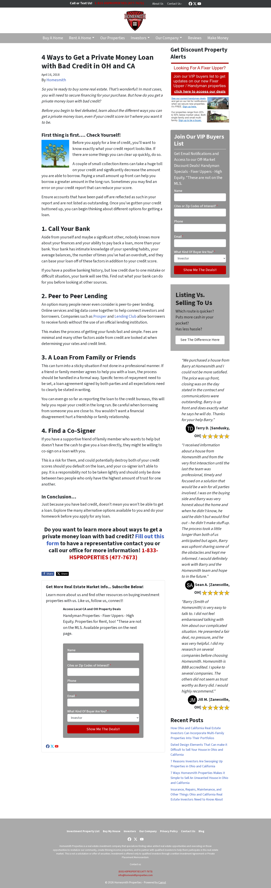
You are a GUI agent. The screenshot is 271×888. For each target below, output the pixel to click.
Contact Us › (174, 4)
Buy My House (111, 831)
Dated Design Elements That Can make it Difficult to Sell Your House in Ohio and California (199, 749)
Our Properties (112, 38)
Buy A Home (53, 38)
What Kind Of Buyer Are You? (88, 711)
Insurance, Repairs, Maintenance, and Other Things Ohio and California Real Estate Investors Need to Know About (197, 794)
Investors (138, 38)
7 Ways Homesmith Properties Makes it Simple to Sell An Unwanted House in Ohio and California (199, 778)
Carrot (162, 882)
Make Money (217, 38)
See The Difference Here (200, 339)
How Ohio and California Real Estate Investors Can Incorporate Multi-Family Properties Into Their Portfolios (197, 733)
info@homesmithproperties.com (135, 875)
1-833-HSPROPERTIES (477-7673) (113, 554)
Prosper (100, 316)
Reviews (194, 38)
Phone (71, 680)
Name (71, 650)
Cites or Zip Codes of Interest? (89, 665)
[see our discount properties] (200, 92)
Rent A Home (80, 38)
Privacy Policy (169, 831)
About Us (157, 4)
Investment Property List (83, 831)
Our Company (167, 38)
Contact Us (188, 831)
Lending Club (125, 316)
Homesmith (56, 80)
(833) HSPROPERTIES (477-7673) (135, 871)
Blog (201, 831)
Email (72, 696)
